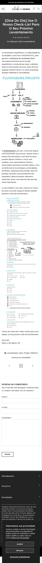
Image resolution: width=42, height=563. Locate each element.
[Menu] (6, 9)
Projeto (27, 353)
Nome (5, 397)
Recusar (19, 550)
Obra (21, 353)
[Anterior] (9, 366)
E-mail (5, 407)
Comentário (7, 418)
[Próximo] (32, 366)
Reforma (34, 353)
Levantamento (12, 353)
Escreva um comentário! (21, 358)
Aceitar (20, 544)
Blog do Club (16, 41)
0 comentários (28, 41)
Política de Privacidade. (20, 538)
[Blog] (21, 366)
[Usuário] (34, 9)
